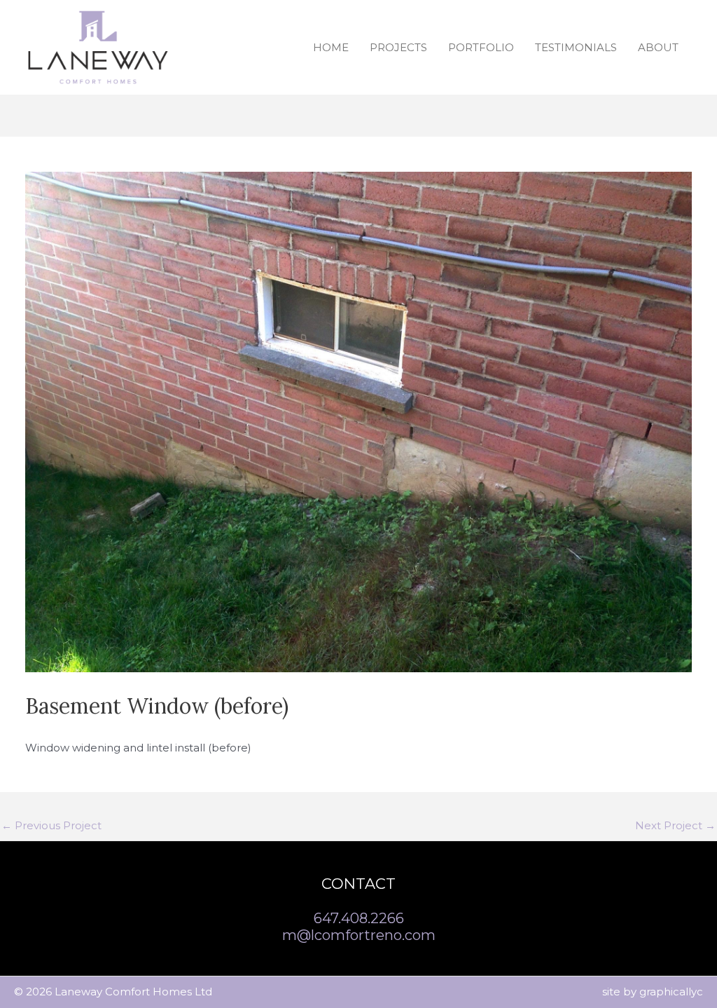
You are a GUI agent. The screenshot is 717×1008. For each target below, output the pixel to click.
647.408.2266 (359, 918)
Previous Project (51, 825)
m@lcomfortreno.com (359, 935)
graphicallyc (671, 991)
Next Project (675, 825)
